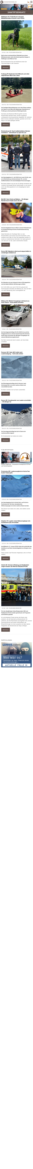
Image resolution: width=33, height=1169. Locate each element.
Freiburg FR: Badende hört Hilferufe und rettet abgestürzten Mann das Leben (15, 74)
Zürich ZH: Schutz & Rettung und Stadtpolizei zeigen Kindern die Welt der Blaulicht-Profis (15, 565)
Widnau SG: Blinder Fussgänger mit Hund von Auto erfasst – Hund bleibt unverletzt (15, 301)
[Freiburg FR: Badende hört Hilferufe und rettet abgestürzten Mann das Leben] (16, 90)
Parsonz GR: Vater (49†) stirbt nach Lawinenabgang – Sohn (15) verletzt (12, 353)
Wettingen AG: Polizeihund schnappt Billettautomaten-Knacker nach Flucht (12, 17)
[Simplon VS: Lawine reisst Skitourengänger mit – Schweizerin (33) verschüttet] (16, 532)
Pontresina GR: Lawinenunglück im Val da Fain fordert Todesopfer (15, 472)
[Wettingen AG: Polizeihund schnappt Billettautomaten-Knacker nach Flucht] (16, 35)
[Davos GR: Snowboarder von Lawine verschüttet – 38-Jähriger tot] (16, 415)
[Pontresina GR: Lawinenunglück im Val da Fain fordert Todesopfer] (16, 486)
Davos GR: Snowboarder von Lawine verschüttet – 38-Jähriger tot (16, 401)
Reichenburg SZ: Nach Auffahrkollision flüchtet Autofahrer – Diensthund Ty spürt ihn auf (15, 131)
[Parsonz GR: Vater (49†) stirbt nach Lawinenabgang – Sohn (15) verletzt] (16, 367)
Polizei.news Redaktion (15, 52)
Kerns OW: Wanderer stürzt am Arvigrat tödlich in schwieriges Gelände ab (16, 252)
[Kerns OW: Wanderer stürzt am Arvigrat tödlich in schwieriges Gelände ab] (16, 266)
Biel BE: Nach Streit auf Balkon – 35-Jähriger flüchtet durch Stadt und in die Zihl (14, 199)
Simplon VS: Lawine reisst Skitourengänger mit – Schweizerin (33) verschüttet (16, 521)
